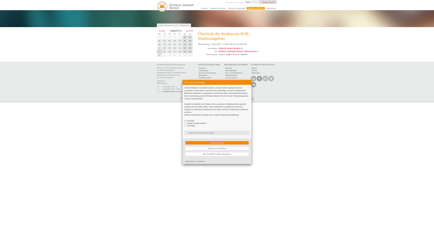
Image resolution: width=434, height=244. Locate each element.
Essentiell (190, 121)
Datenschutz (189, 161)
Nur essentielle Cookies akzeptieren (217, 154)
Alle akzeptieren (217, 143)
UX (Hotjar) (191, 126)
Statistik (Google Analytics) (197, 123)
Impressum (201, 161)
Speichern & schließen (217, 148)
